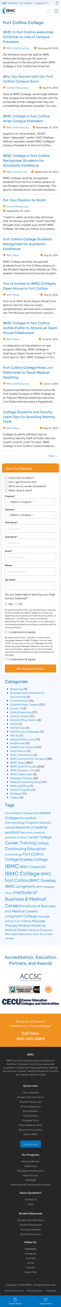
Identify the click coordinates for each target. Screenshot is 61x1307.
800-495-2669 (31, 1038)
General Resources (17, 87)
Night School (30, 1175)
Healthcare (17, 743)
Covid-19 (16, 708)
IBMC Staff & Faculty (17, 48)
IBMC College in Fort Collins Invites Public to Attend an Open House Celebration (30, 327)
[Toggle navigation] (56, 11)
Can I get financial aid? (22, 482)
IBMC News (12, 255)
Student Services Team (30, 1097)
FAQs (31, 1204)
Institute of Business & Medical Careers (25, 899)
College (43, 843)
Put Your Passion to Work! (24, 199)
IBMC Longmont (20, 886)
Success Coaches (31, 1229)
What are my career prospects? (27, 486)
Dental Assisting (20, 712)
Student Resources (31, 1101)
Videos (14, 797)
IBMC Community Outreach (28, 758)
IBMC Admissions (21, 754)
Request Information (30, 1129)
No (21, 604)
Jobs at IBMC (30, 1134)
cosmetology (13, 854)
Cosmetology (19, 700)
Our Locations (31, 1092)
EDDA (14, 723)
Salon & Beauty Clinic (30, 1125)
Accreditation (30, 1111)
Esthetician (17, 727)
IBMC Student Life (16, 171)
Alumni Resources (30, 1106)
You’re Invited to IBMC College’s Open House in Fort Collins (29, 286)
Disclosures (30, 1144)
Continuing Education (25, 848)
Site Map (51, 1290)
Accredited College (18, 813)
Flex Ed (14, 735)
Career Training (20, 842)
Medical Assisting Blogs (25, 782)
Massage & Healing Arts (30, 1170)
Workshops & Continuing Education (30, 1184)
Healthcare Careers (22, 747)
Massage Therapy (21, 778)
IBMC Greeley (42, 880)
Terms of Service (14, 1290)
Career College (40, 837)
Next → (53, 455)
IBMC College (22, 873)
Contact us (30, 1199)
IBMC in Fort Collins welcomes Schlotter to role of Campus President (28, 36)
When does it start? (20, 490)
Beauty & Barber (30, 1161)
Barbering (16, 689)
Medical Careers (16, 930)
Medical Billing (19, 785)
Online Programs (21, 789)
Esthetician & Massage (24, 731)
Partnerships (30, 1115)
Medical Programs (40, 930)
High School (18, 751)
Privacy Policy (34, 1290)
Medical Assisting (31, 925)
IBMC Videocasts (21, 774)
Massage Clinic (30, 1120)
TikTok (30, 1262)
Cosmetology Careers (24, 704)
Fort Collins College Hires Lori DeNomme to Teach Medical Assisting (28, 372)
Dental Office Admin (23, 720)
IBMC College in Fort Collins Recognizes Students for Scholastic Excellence (26, 160)
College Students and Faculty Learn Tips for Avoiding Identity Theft (29, 416)
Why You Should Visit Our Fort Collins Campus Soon (28, 78)
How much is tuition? (21, 477)
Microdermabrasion (18, 934)
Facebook (30, 1248)
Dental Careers (19, 716)
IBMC (12, 865)
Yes (10, 604)
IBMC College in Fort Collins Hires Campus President (26, 118)
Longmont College (21, 916)
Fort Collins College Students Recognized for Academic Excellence (27, 243)
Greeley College (33, 859)
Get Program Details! (30, 668)
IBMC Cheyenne (33, 866)
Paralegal (16, 793)
